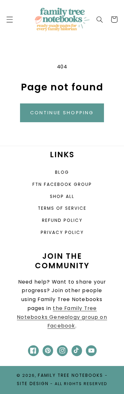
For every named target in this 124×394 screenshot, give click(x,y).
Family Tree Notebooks (70, 375)
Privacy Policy (62, 232)
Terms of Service (62, 208)
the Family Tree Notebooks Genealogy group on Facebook (62, 317)
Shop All (62, 196)
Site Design (33, 384)
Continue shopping (62, 112)
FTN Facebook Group (62, 184)
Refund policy (62, 220)
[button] (9, 19)
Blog (62, 172)
